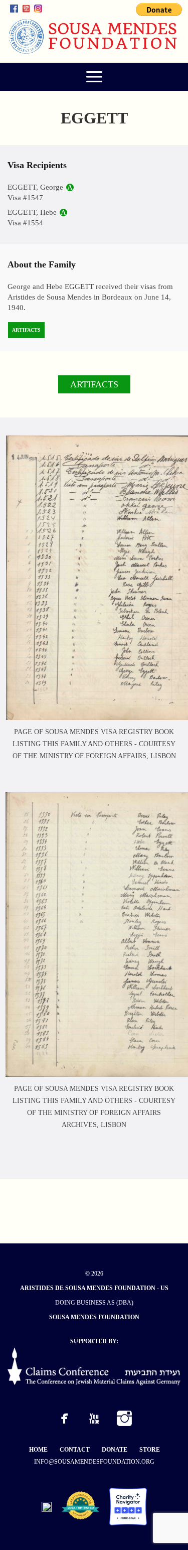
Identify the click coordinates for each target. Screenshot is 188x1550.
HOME (38, 1449)
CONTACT (75, 1449)
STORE (149, 1449)
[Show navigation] (94, 77)
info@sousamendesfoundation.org (94, 1461)
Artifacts (26, 330)
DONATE (114, 1449)
